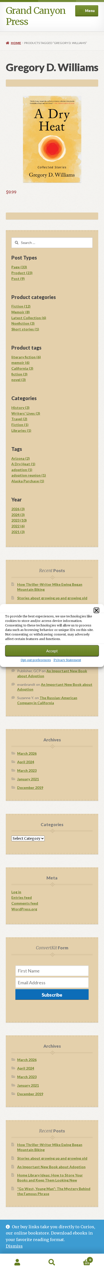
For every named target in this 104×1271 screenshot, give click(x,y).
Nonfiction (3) (23, 323)
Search (52, 1262)
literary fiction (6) (26, 357)
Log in (16, 892)
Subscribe (52, 995)
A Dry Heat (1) (23, 464)
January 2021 (28, 779)
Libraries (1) (21, 430)
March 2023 (27, 770)
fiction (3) (19, 374)
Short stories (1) (25, 329)
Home (16, 43)
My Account (17, 1262)
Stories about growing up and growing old (52, 598)
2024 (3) (18, 515)
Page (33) (19, 267)
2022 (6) (18, 526)
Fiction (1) (20, 424)
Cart (80, 1258)
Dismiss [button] (14, 1246)
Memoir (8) (20, 312)
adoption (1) (21, 470)
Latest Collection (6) (28, 318)
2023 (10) (19, 520)
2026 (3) (18, 509)
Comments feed (24, 903)
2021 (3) (18, 532)
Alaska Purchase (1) (27, 481)
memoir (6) (20, 362)
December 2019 (30, 787)
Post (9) (18, 278)
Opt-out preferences (36, 660)
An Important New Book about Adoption (51, 1167)
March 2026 (27, 753)
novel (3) (18, 379)
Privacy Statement (67, 660)
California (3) (22, 368)
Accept (52, 651)
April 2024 (25, 762)
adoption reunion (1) (28, 475)
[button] (96, 610)
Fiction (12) (21, 306)
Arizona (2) (20, 458)
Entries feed (21, 897)
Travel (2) (19, 419)
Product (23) (22, 273)
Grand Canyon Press (36, 16)
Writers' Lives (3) (25, 413)
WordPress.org (24, 909)
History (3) (20, 407)
